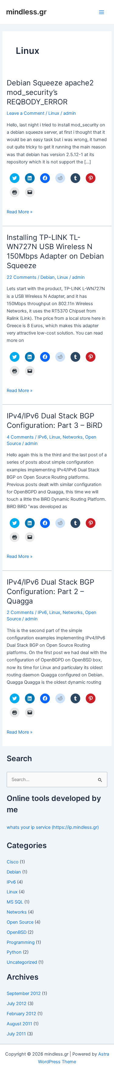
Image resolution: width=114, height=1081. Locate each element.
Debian (47, 277)
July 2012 (16, 1003)
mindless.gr (26, 11)
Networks (73, 437)
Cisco (13, 862)
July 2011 (16, 1034)
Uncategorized (22, 962)
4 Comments (20, 437)
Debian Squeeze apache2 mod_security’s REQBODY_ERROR (50, 92)
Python (14, 952)
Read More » (20, 212)
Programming (21, 942)
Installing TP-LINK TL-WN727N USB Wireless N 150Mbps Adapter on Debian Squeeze (55, 251)
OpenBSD (16, 932)
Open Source (20, 922)
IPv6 (42, 437)
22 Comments (21, 277)
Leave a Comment (25, 113)
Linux (53, 113)
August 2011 (19, 1024)
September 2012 (24, 993)
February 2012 (21, 1013)
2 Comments (20, 612)
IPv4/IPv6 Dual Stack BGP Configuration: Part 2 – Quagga (50, 591)
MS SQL (15, 902)
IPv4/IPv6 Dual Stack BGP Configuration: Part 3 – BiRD (54, 420)
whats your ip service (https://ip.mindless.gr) (53, 827)
